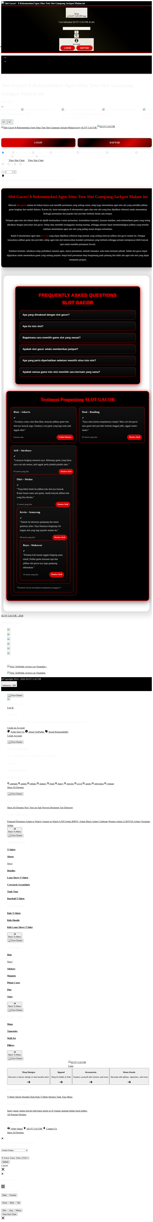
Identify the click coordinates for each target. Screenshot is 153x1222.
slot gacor (21, 205)
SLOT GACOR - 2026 (12, 615)
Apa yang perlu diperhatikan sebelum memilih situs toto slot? (59, 360)
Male (4, 1195)
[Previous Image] (10, 121)
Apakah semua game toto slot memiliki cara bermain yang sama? (61, 372)
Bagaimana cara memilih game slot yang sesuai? (52, 337)
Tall (18, 1203)
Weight (4, 1206)
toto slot (44, 235)
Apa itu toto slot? (33, 326)
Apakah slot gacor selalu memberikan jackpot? (50, 349)
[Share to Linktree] (9, 640)
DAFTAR (84, 48)
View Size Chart (9, 1214)
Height (4, 1199)
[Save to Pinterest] (9, 645)
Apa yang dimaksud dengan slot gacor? (46, 314)
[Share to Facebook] (9, 635)
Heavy (18, 1210)
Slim (4, 1210)
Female (13, 1195)
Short (4, 1203)
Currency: (6, 1154)
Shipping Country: (10, 1146)
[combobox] (76, 28)
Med (12, 1203)
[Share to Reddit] (9, 649)
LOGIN (67, 48)
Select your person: (10, 1191)
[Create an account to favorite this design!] (2, 106)
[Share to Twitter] (9, 630)
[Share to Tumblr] (9, 654)
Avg (11, 1210)
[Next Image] (4, 121)
